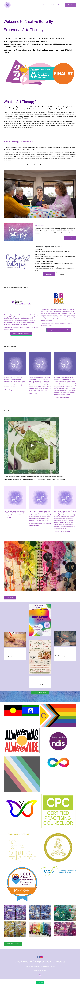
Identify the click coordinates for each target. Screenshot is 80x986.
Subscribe (70, 238)
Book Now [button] (70, 5)
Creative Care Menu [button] (56, 5)
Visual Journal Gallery (13, 943)
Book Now (49, 274)
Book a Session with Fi (40, 692)
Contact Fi (62, 274)
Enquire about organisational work (59, 330)
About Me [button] (43, 5)
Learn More (10, 597)
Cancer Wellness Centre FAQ (21, 333)
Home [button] (35, 5)
